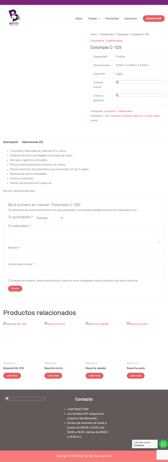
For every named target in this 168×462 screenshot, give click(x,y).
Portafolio (112, 18)
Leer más (12, 375)
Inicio (78, 18)
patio (149, 115)
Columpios (123, 34)
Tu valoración (19, 226)
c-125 (106, 115)
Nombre (14, 247)
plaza (157, 115)
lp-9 (142, 115)
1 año (119, 73)
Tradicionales (106, 34)
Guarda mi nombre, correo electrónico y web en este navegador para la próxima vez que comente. (74, 280)
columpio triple (130, 115)
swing (93, 120)
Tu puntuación (20, 217)
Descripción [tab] (10, 142)
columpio (116, 115)
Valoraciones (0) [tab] (32, 142)
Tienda (92, 18)
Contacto (130, 18)
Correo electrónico (21, 264)
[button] (98, 18)
